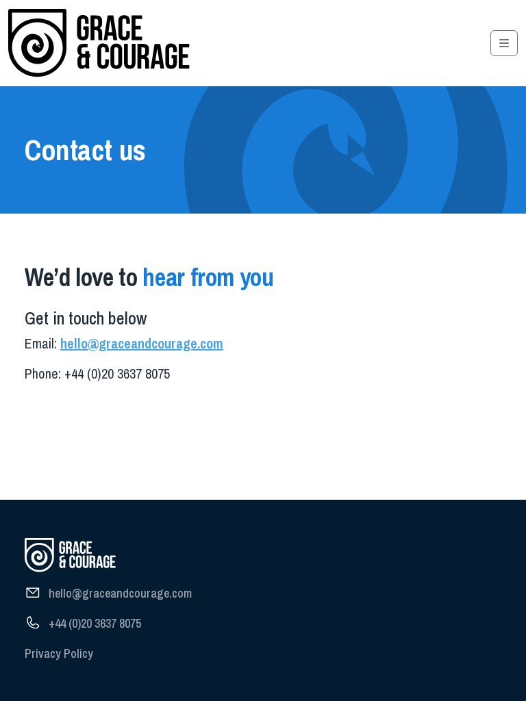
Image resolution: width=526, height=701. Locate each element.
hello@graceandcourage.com (141, 343)
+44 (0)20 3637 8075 (95, 623)
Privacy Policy (59, 653)
